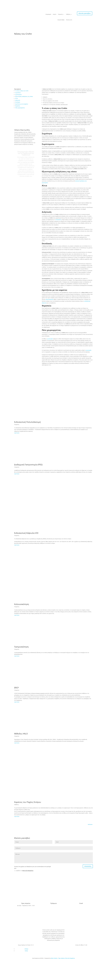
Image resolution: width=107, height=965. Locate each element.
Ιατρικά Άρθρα (61, 19)
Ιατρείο (54, 14)
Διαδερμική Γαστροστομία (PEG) (28, 464)
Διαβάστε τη (24, 870)
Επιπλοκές (17, 102)
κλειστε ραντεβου (85, 13)
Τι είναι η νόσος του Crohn (21, 90)
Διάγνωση (17, 100)
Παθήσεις (16, 804)
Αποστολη (87, 866)
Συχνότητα (18, 92)
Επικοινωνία (69, 19)
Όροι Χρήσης (61, 958)
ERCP (16, 687)
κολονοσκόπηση (49, 299)
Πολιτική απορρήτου (27, 870)
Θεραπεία (17, 106)
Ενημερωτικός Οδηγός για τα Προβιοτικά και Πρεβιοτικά (26, 153)
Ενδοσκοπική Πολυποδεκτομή (27, 422)
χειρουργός (50, 338)
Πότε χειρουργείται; (20, 107)
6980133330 (52, 6)
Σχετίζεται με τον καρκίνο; (21, 104)
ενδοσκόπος (58, 219)
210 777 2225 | (45, 6)
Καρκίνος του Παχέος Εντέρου (27, 802)
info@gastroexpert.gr (81, 905)
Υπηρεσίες (16, 424)
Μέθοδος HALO (21, 733)
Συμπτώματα (18, 94)
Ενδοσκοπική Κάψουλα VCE (26, 533)
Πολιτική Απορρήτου (70, 958)
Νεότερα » (90, 824)
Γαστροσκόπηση (21, 646)
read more (16, 433)
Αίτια (16, 98)
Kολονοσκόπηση (21, 604)
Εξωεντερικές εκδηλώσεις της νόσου (24, 96)
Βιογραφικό (48, 14)
